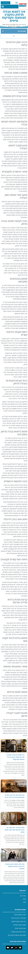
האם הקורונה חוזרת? (20, 928)
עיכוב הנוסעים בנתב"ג (20, 915)
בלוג (20, 24)
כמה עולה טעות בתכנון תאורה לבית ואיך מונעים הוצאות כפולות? (14, 866)
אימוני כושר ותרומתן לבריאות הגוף (17, 935)
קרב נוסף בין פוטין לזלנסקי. (18, 921)
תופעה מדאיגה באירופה (19, 925)
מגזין (24, 902)
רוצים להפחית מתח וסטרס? (18, 932)
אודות (24, 899)
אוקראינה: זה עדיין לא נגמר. (18, 918)
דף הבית (24, 24)
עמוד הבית (23, 896)
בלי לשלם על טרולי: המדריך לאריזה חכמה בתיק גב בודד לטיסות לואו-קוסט (15, 757)
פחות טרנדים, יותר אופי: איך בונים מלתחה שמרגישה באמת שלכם (14, 830)
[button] (17, 3)
